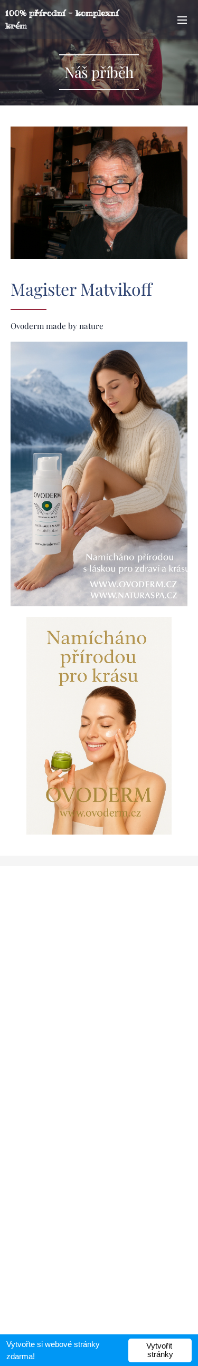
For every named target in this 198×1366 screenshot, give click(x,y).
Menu (182, 19)
